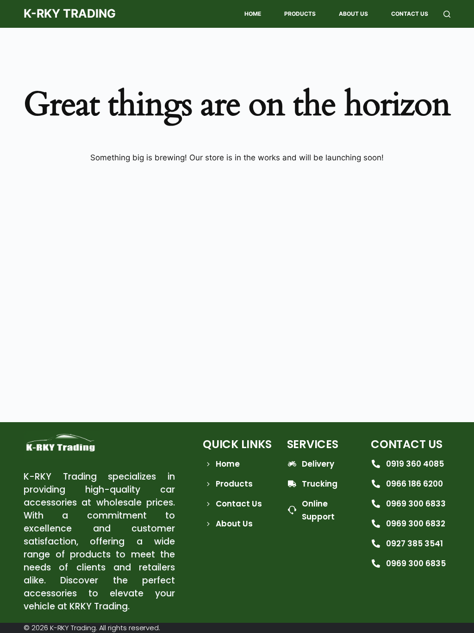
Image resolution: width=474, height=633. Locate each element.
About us (353, 13)
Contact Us (409, 13)
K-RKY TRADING (70, 13)
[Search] (446, 14)
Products (300, 13)
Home (252, 13)
